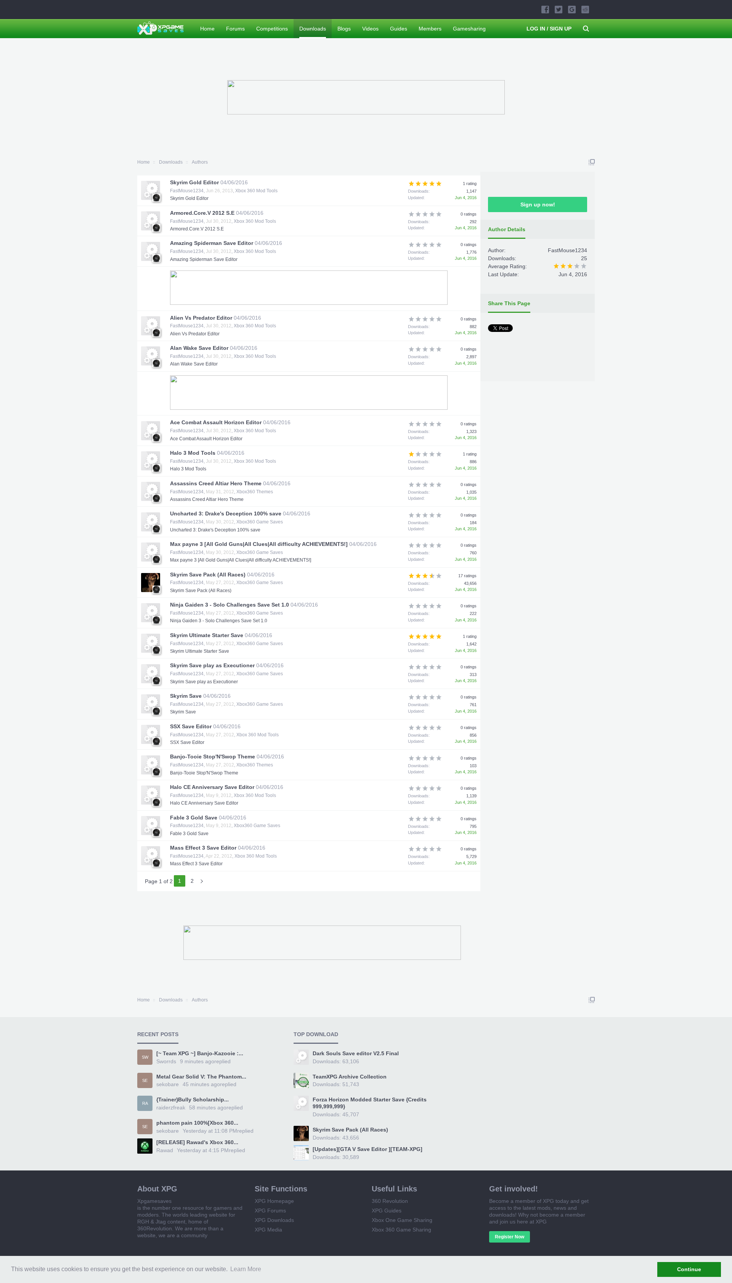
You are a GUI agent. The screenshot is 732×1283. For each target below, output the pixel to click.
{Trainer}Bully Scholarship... (192, 1099)
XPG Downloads (274, 1220)
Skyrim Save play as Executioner (212, 665)
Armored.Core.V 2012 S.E (202, 213)
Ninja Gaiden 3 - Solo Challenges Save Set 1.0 (229, 605)
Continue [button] (689, 1269)
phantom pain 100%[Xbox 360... (197, 1123)
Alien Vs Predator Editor (201, 318)
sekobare (167, 1084)
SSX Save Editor (191, 726)
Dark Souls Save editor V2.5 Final (356, 1053)
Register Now (509, 1237)
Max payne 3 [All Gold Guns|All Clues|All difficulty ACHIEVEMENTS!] (259, 544)
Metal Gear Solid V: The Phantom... (201, 1077)
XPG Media (268, 1230)
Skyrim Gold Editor (194, 182)
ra (145, 1103)
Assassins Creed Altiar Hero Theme (216, 483)
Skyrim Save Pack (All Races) (208, 574)
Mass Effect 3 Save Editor (203, 848)
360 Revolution (390, 1201)
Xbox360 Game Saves (259, 522)
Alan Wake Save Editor (199, 348)
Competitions (272, 29)
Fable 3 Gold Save (193, 818)
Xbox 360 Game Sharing (401, 1230)
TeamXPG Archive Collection (350, 1077)
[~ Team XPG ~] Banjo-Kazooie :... (199, 1053)
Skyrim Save (186, 696)
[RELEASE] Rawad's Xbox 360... (197, 1142)
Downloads (312, 29)
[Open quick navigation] (592, 162)
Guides (398, 29)
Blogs (344, 29)
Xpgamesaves (154, 1201)
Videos (370, 29)
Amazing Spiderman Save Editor (211, 243)
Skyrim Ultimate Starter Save (206, 635)
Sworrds (166, 1061)
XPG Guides (386, 1210)
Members (430, 29)
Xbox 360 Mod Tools (256, 190)
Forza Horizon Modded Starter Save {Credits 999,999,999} (370, 1102)
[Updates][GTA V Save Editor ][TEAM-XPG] (367, 1149)
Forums (235, 29)
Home (207, 29)
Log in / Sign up (549, 29)
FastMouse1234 (187, 190)
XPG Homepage (274, 1201)
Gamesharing (469, 29)
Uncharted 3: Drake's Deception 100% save (225, 513)
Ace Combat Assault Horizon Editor (216, 422)
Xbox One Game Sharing (402, 1220)
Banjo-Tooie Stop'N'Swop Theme (212, 756)
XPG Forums (270, 1210)
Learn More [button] (245, 1269)
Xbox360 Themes (254, 491)
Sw (145, 1057)
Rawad (164, 1150)
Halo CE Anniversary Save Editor (212, 787)
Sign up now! (537, 204)
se (145, 1080)
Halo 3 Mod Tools (192, 453)
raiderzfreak (170, 1107)
